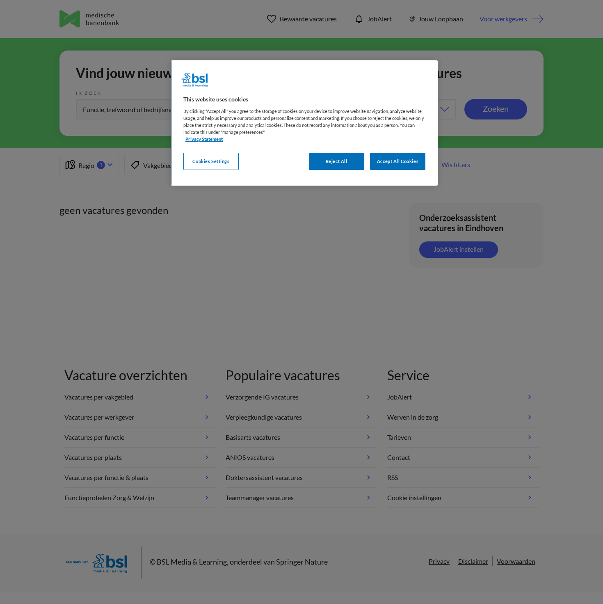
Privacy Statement (204, 139)
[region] (304, 123)
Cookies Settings (210, 161)
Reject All (336, 161)
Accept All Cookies (397, 161)
